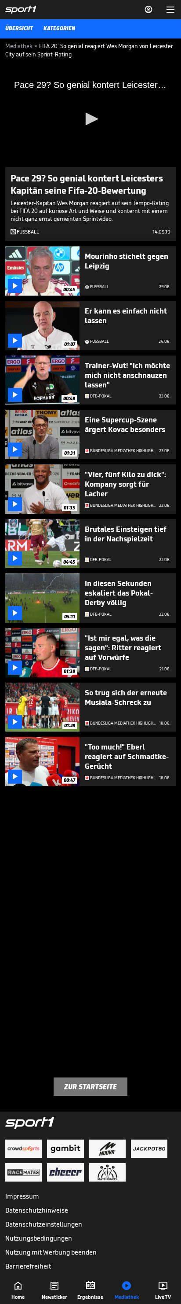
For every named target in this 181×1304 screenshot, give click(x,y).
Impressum (22, 1196)
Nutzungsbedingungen (38, 1238)
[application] (90, 119)
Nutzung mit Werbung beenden (51, 1252)
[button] (90, 119)
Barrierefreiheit (28, 1266)
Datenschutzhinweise (36, 1210)
